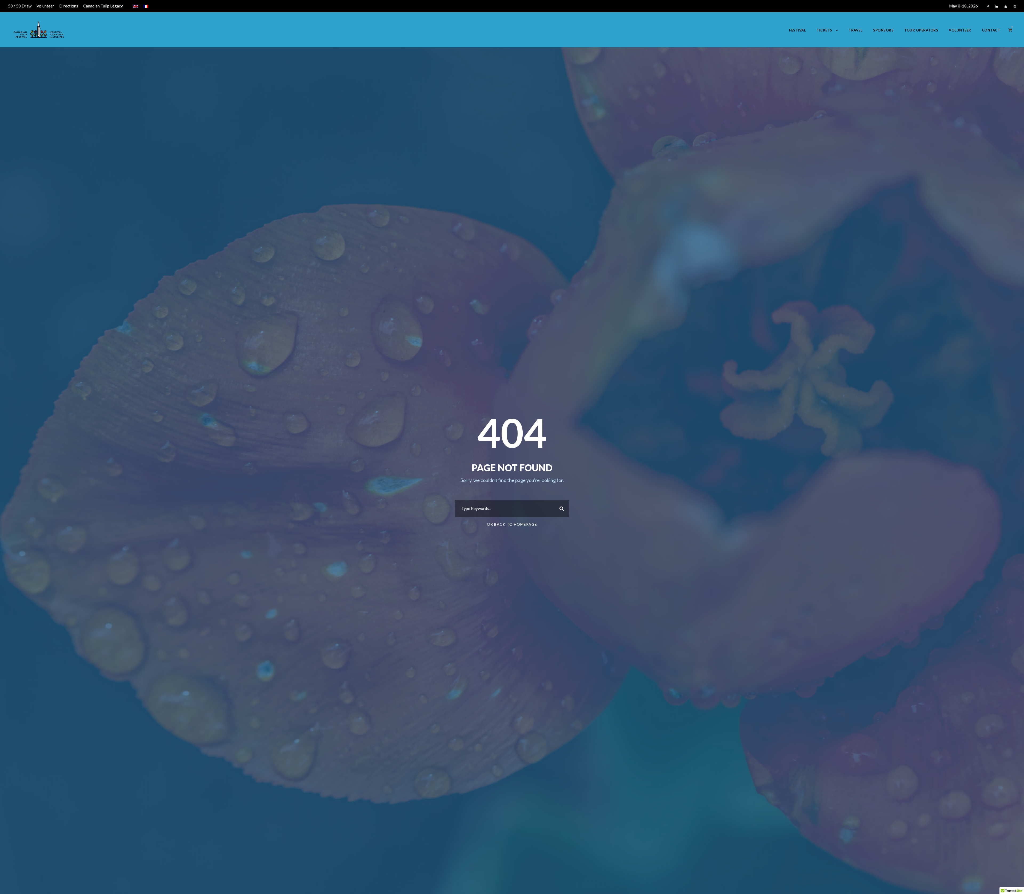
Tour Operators (921, 30)
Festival (797, 30)
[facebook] (988, 6)
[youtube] (1006, 6)
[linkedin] (996, 6)
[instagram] (1015, 6)
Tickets (824, 30)
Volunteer (45, 5)
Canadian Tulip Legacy (103, 5)
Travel (855, 30)
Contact (991, 30)
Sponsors (883, 30)
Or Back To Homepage (512, 524)
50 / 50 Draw (19, 5)
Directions (68, 5)
